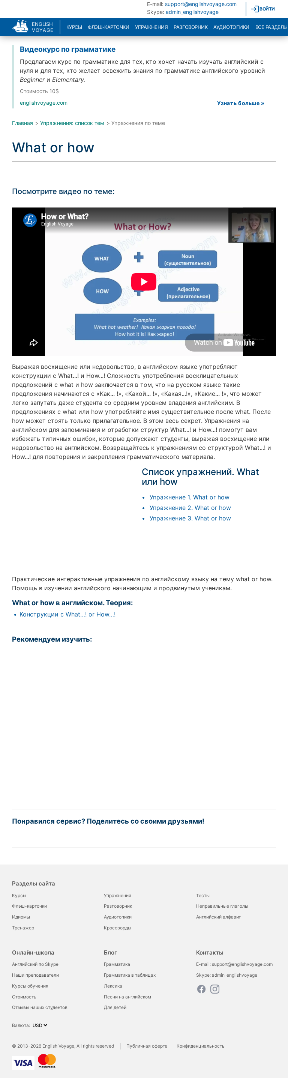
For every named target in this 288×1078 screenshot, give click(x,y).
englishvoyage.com (44, 102)
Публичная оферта (147, 1046)
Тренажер (23, 928)
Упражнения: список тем (72, 123)
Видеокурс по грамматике (68, 49)
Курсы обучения (30, 986)
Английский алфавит (218, 917)
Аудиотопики (231, 27)
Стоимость (24, 997)
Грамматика (117, 964)
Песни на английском (127, 997)
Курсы (74, 27)
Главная (22, 123)
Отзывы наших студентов (40, 1007)
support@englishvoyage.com (201, 4)
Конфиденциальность (201, 1046)
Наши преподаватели (35, 975)
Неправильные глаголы (222, 906)
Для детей (115, 1007)
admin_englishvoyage (192, 12)
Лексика (113, 986)
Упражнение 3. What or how (190, 518)
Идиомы (21, 917)
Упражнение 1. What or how (190, 497)
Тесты (203, 895)
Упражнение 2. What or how (190, 507)
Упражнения (151, 27)
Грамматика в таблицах (130, 975)
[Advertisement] (75, 519)
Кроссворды (117, 928)
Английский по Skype (35, 964)
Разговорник (190, 27)
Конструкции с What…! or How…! (68, 614)
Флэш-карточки (108, 27)
